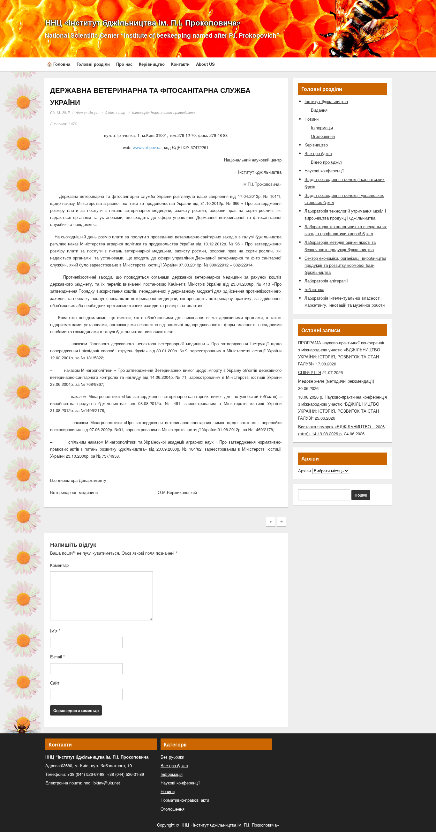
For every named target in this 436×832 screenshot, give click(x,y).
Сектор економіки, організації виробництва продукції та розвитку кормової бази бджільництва (345, 265)
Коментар (59, 565)
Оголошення (323, 136)
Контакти (180, 64)
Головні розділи (93, 64)
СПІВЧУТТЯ (309, 372)
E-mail (57, 657)
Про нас (124, 64)
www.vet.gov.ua (147, 147)
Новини (311, 119)
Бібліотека (314, 289)
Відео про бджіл (326, 162)
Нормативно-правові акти (173, 112)
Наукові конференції (324, 171)
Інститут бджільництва (326, 101)
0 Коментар (115, 112)
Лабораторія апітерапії (326, 281)
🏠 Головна (58, 64)
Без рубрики (172, 757)
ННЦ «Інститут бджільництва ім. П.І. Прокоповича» (143, 22)
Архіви (304, 471)
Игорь (93, 112)
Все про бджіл (318, 153)
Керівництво (152, 64)
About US (205, 64)
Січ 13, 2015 (60, 112)
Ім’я (55, 631)
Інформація (322, 127)
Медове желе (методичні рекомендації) (336, 381)
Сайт (54, 683)
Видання (319, 110)
